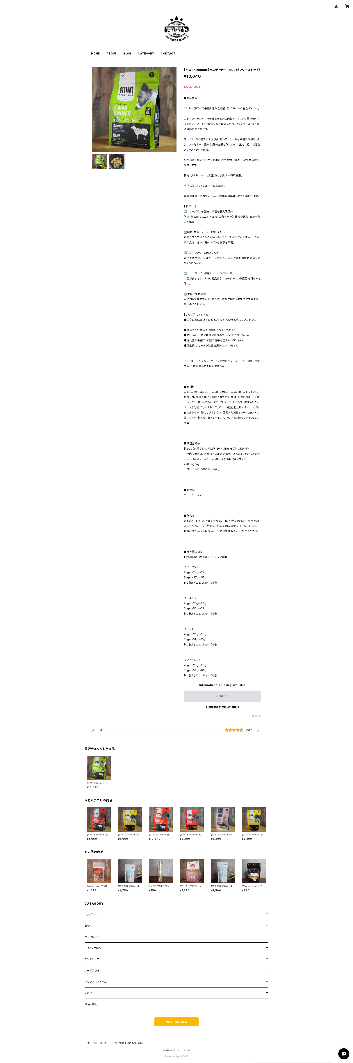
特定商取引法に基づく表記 (129, 1043)
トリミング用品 (93, 948)
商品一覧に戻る (176, 1022)
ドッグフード (92, 914)
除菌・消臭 (91, 1004)
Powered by (172, 1056)
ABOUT (111, 53)
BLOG (127, 53)
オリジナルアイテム (96, 981)
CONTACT (168, 53)
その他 (88, 993)
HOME (95, 53)
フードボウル (92, 970)
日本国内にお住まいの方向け (222, 707)
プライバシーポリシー (98, 1043)
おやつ (88, 925)
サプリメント (92, 936)
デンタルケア (92, 959)
